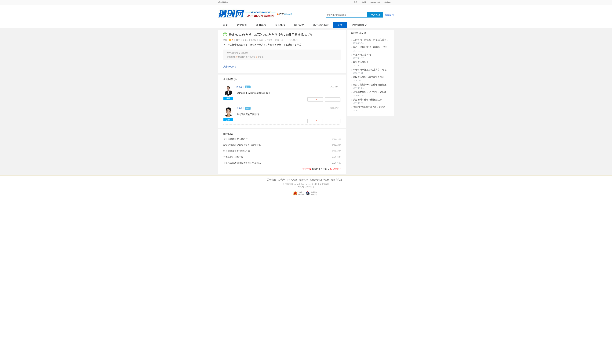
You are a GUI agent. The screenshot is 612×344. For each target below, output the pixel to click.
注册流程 (261, 25)
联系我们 (282, 180)
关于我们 (271, 180)
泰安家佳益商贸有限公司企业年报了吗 (242, 145)
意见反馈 (314, 180)
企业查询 (242, 25)
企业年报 (280, 25)
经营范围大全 (359, 25)
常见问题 (292, 180)
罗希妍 (239, 108)
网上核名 (299, 25)
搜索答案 (375, 14)
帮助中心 (388, 2)
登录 (356, 2)
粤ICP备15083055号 (306, 187)
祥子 (238, 40)
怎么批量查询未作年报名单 (236, 151)
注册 (364, 2)
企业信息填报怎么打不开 (235, 139)
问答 (340, 25)
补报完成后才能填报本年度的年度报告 (242, 163)
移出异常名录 (321, 25)
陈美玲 (239, 87)
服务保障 (303, 180)
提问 (228, 98)
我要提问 (389, 15)
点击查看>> (335, 169)
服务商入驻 (375, 2)
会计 (248, 87)
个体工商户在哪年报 (233, 157)
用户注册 (324, 180)
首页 (225, 25)
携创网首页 (223, 2)
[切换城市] (288, 14)
